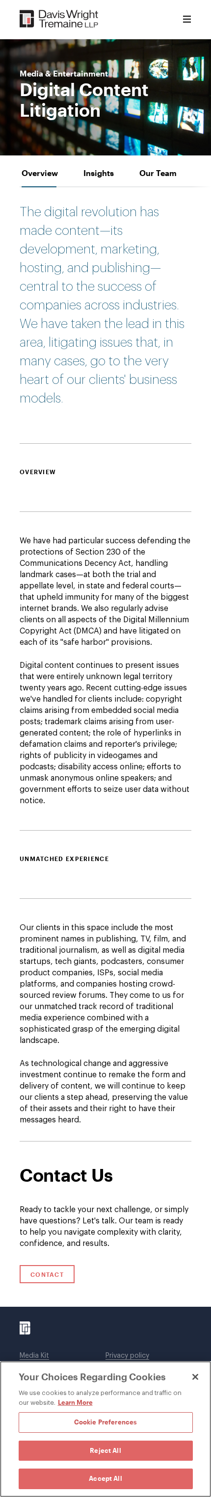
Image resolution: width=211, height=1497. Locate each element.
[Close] (195, 1377)
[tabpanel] (105, 664)
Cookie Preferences (105, 1422)
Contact (47, 1274)
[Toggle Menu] (187, 20)
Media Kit (34, 1355)
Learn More (75, 1402)
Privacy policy (127, 1355)
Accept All (105, 1478)
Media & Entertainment (64, 73)
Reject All (105, 1450)
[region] (105, 1429)
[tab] (40, 172)
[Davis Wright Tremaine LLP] (59, 19)
